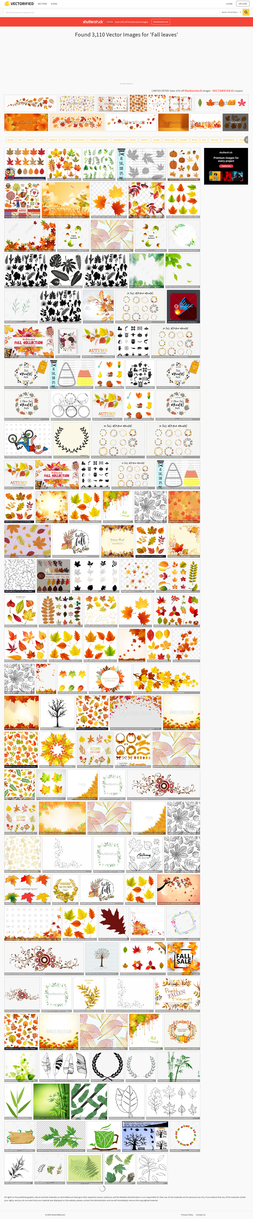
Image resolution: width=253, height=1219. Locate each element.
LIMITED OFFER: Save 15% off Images (181, 90)
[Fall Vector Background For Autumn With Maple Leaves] (181, 713)
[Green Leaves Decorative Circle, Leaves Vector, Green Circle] (185, 1136)
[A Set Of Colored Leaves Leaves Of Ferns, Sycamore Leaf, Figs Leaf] (120, 1169)
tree (204, 139)
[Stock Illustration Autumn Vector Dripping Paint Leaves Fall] (118, 507)
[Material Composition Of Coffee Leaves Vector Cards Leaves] (103, 1136)
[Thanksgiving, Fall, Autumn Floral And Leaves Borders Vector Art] (117, 541)
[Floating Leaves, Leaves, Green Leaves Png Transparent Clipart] (183, 271)
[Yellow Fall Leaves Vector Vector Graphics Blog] (159, 645)
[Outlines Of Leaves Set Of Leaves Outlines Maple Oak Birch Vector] (173, 1101)
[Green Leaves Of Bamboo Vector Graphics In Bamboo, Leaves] (52, 1101)
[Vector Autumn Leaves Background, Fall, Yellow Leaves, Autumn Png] (30, 236)
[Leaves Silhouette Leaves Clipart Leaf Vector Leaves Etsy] (26, 271)
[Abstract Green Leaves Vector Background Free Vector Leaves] (21, 1067)
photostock (228, 139)
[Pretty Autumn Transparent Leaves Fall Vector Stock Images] (176, 750)
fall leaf (214, 139)
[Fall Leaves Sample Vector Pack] (143, 958)
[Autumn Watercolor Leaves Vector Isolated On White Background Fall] (88, 994)
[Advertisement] (126, 61)
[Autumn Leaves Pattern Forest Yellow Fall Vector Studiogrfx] (57, 750)
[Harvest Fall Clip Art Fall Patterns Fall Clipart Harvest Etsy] (22, 200)
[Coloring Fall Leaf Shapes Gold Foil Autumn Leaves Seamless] (22, 854)
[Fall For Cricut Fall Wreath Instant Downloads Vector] (71, 406)
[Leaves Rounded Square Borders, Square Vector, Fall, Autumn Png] (183, 924)
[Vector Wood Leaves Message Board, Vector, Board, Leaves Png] (19, 1136)
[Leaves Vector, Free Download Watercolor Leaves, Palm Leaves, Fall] (99, 164)
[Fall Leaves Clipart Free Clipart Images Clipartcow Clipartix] (166, 679)
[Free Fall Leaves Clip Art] (135, 610)
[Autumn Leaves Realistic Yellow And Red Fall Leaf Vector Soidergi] (19, 507)
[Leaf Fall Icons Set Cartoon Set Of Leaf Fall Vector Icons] (109, 374)
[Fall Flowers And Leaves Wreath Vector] (75, 541)
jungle (156, 139)
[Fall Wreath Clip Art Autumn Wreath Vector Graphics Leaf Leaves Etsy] (133, 750)
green (133, 139)
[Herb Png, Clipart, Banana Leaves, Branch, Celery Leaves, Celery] (61, 1136)
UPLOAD (243, 3)
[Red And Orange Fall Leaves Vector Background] (132, 645)
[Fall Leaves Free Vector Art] (95, 576)
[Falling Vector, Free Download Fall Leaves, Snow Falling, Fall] (146, 200)
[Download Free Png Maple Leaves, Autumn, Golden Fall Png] (46, 679)
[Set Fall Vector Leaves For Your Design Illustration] (51, 785)
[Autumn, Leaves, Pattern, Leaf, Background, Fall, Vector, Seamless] (19, 785)
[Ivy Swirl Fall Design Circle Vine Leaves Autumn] (163, 785)
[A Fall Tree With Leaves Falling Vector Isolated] (57, 713)
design (242, 139)
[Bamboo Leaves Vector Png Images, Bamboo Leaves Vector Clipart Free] (179, 1067)
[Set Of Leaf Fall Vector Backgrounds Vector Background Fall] (98, 306)
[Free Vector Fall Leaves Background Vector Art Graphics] (21, 713)
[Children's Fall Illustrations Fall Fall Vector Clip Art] (65, 200)
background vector (99, 139)
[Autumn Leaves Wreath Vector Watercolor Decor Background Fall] (65, 889)
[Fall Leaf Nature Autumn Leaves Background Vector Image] (184, 507)
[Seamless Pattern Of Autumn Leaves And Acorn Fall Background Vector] (27, 541)
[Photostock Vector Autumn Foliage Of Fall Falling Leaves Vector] (25, 645)
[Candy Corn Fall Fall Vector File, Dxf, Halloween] (71, 374)
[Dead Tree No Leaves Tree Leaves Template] (145, 1136)
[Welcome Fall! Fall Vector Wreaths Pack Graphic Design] (178, 374)
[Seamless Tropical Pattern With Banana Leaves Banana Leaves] (89, 1101)
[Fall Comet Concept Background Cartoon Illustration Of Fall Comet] (183, 306)
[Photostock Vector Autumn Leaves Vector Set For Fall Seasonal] (85, 507)
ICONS (54, 3)
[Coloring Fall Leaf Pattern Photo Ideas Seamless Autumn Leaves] (21, 750)
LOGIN (229, 3)
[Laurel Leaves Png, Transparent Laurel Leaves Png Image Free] (107, 1067)
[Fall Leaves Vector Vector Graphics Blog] (100, 610)
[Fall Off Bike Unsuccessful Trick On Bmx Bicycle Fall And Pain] (28, 440)
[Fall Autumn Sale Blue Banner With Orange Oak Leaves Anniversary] (183, 958)
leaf (64, 139)
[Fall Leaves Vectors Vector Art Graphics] (61, 610)
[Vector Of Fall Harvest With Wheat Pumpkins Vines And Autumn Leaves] (148, 924)
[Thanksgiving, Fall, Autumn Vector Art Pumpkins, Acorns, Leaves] (182, 1032)
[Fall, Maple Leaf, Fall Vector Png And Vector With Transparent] (98, 341)
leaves (10, 139)
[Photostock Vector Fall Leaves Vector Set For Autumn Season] (100, 645)
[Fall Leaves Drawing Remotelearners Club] (144, 854)
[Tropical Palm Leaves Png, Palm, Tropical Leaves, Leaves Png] (146, 271)
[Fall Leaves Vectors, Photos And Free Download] (20, 610)
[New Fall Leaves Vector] (177, 610)
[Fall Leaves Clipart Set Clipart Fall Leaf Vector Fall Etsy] (25, 164)
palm (41, 139)
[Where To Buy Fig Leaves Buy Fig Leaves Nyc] (152, 1169)
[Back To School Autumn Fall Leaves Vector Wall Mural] (184, 541)
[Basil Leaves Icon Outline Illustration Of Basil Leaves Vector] (127, 1101)
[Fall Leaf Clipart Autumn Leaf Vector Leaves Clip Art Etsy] (53, 576)
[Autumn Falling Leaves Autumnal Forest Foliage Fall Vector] (135, 713)
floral (194, 139)
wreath (183, 139)
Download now (160, 21)
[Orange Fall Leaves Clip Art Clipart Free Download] (114, 924)
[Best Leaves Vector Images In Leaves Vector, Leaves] (66, 271)
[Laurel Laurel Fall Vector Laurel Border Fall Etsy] (71, 440)
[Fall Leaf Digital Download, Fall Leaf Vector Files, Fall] (141, 164)
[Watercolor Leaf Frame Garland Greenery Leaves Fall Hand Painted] (112, 785)
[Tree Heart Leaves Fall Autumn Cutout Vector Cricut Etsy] (102, 958)
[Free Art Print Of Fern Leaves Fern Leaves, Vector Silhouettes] (85, 1169)
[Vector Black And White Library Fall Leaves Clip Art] (67, 854)
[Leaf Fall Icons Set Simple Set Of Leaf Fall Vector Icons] (133, 341)
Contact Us (200, 1214)
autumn (30, 139)
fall (20, 139)
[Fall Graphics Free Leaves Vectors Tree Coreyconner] (72, 679)
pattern (144, 139)
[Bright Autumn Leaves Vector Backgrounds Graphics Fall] (52, 507)
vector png (170, 139)
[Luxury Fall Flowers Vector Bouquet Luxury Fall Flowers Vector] (67, 341)
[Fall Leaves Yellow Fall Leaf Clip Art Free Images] (109, 200)
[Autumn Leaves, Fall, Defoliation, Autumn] (186, 645)
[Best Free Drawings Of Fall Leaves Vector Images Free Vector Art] (151, 507)
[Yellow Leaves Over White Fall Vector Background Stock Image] (82, 785)
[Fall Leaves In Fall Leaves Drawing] (64, 164)
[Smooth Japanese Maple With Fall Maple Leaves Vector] (178, 889)
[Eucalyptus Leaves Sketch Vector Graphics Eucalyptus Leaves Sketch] (18, 1169)
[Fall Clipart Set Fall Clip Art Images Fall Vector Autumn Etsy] (184, 164)
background (119, 139)
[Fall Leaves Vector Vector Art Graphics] (178, 576)
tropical (53, 139)
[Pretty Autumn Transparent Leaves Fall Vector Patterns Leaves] (112, 236)
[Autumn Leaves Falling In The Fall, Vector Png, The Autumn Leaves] (73, 236)
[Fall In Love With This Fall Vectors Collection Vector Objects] (29, 341)
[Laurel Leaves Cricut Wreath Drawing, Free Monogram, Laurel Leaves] (141, 1067)
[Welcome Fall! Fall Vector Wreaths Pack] (140, 306)
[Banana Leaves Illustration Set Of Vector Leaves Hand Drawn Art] (64, 1067)
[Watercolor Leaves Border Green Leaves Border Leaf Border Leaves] (184, 236)
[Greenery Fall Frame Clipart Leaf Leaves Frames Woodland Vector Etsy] (177, 994)
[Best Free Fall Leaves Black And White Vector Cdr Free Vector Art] (19, 576)
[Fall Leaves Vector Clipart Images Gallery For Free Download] (27, 889)
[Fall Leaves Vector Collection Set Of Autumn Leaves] (183, 200)
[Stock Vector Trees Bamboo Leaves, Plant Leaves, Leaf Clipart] (18, 1101)
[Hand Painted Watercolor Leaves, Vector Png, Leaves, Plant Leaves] (21, 306)
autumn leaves (78, 139)
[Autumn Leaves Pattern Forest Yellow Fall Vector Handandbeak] (92, 713)
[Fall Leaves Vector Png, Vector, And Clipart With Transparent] (137, 576)
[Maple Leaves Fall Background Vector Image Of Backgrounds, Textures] (32, 924)
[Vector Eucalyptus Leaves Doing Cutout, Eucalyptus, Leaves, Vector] (50, 1169)
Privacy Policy (187, 1214)
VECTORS (42, 3)
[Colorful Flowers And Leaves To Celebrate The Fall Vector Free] (95, 750)
